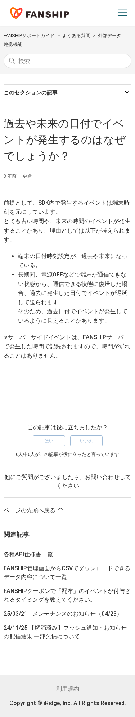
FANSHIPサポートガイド (29, 35)
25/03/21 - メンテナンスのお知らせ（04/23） (63, 613)
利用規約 (67, 688)
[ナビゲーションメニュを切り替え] (122, 13)
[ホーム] (40, 13)
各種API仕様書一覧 (28, 554)
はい (49, 440)
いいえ (86, 440)
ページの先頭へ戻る (30, 510)
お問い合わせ (102, 477)
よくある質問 (76, 35)
